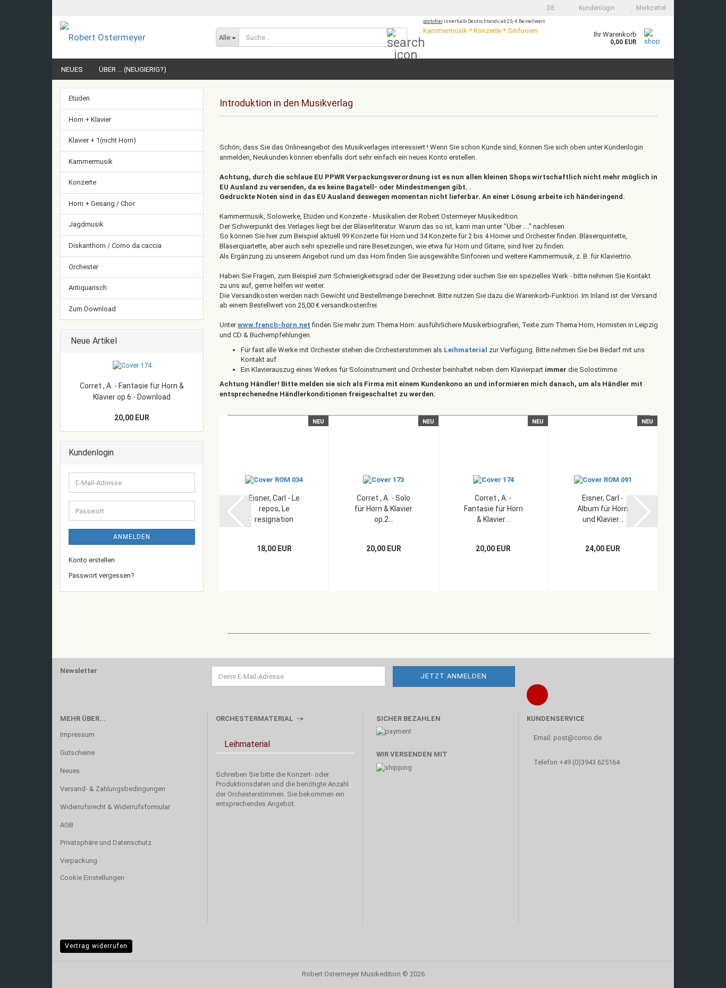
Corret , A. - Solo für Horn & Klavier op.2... (383, 509)
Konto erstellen (92, 560)
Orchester (83, 267)
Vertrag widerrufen (96, 946)
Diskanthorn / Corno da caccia (115, 246)
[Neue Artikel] (192, 341)
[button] (548, 8)
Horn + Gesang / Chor (102, 203)
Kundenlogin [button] (595, 8)
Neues (72, 69)
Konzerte (82, 182)
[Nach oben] (697, 972)
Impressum (77, 734)
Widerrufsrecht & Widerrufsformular (115, 807)
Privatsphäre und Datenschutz (105, 842)
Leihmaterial (466, 350)
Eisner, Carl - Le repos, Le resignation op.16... (274, 509)
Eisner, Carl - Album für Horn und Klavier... (602, 509)
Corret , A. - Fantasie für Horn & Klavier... (493, 509)
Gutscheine (77, 753)
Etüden (79, 98)
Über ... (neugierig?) (132, 69)
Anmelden (131, 537)
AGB (66, 825)
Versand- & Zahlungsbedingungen (112, 789)
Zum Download (92, 309)
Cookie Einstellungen (92, 878)
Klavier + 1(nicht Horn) (102, 140)
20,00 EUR (131, 417)
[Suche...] (397, 37)
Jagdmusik (86, 224)
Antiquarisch (88, 288)
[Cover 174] (132, 366)
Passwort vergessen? (101, 575)
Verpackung (78, 861)
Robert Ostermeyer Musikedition (351, 974)
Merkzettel (649, 8)
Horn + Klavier (90, 119)
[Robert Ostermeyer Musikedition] (130, 37)
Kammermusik (91, 161)
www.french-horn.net (274, 325)
